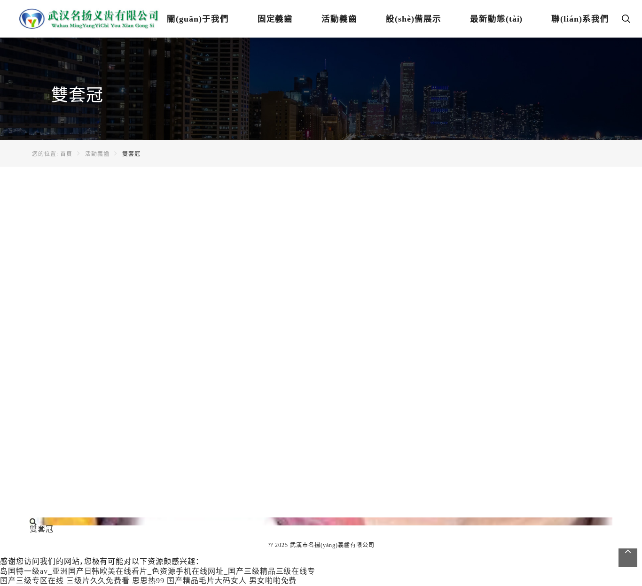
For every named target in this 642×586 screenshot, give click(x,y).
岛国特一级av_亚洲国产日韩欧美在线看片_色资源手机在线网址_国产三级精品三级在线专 (157, 571)
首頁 (66, 154)
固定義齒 (275, 18)
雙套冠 (131, 154)
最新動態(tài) (496, 18)
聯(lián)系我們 (580, 18)
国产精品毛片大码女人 (207, 581)
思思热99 (148, 581)
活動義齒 (339, 18)
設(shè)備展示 (413, 18)
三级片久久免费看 (98, 581)
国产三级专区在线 (32, 581)
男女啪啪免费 (273, 581)
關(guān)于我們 (198, 18)
